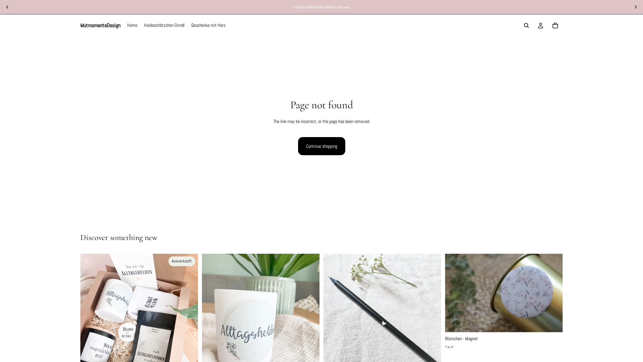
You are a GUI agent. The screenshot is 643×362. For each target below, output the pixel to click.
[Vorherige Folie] (90, 332)
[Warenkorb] (555, 25)
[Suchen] (526, 25)
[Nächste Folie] (188, 332)
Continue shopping (321, 146)
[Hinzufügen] (552, 322)
